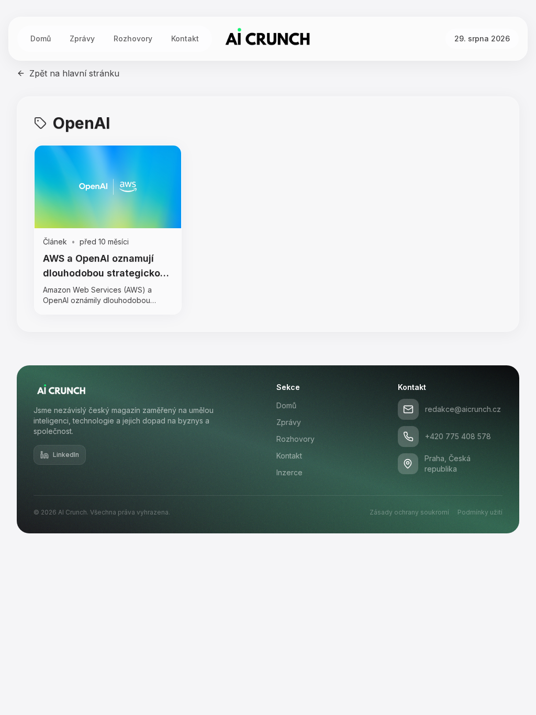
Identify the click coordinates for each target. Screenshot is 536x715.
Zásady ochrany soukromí (409, 512)
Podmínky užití (479, 512)
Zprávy (82, 38)
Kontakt (185, 38)
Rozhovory (133, 38)
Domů (40, 38)
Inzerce (289, 472)
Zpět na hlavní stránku (74, 73)
